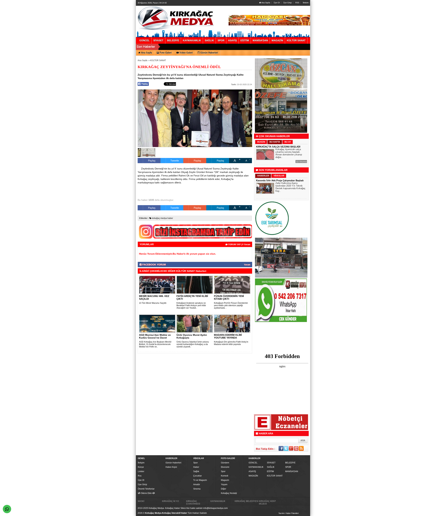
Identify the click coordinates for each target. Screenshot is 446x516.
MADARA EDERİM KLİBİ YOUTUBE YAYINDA (228, 336)
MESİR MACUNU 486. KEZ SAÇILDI (154, 297)
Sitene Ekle (146, 493)
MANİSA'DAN (291, 471)
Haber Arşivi (171, 467)
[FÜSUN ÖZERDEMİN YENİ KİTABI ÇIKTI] (233, 285)
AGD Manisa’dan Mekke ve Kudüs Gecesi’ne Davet (155, 336)
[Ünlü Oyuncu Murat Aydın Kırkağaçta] (195, 323)
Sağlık (196, 471)
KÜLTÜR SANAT (158, 60)
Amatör (196, 484)
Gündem (225, 462)
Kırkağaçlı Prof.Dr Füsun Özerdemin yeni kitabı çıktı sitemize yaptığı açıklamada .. (231, 305)
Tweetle (174, 160)
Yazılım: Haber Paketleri (288, 513)
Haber (196, 467)
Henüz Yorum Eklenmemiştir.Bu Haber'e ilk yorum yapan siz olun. (177, 253)
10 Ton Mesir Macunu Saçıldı (152, 303)
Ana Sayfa (265, 3)
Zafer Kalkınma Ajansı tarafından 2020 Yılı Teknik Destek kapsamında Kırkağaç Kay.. (290, 187)
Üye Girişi (287, 3)
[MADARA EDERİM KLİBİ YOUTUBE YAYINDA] (233, 323)
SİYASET (271, 462)
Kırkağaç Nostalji (229, 493)
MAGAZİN (253, 476)
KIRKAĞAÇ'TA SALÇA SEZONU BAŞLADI (278, 146)
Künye (141, 467)
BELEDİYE (290, 462)
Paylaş (151, 160)
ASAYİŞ (252, 471)
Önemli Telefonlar (146, 489)
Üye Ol (277, 3)
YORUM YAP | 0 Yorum (239, 244)
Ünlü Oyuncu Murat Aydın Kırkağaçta (191, 336)
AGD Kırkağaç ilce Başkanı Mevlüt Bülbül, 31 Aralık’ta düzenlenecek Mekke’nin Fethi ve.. (155, 344)
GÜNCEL (253, 462)
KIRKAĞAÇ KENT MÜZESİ (267, 502)
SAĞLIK (270, 467)
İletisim (306, 3)
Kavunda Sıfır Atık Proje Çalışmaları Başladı (280, 180)
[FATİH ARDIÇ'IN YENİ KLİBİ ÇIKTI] (195, 285)
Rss (139, 476)
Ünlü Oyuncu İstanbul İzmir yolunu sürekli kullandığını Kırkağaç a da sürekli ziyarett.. (192, 344)
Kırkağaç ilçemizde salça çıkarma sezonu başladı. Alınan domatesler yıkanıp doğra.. (288, 153)
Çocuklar (197, 476)
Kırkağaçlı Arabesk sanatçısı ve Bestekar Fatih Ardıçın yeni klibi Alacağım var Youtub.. (191, 305)
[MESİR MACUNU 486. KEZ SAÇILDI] (158, 285)
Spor (195, 462)
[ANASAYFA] (175, 18)
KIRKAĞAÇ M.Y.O (170, 501)
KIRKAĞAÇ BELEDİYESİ (246, 501)
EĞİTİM (270, 471)
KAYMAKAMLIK (256, 467)
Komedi (224, 476)
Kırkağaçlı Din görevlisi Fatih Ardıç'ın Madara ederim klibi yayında (231, 343)
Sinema (197, 489)
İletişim (141, 462)
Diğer (223, 489)
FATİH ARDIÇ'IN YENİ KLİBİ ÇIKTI (192, 297)
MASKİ (141, 501)
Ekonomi (225, 467)
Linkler (141, 471)
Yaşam (224, 484)
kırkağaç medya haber (162, 218)
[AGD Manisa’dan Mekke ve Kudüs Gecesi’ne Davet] (158, 323)
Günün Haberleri (173, 462)
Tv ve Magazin (200, 480)
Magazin (225, 480)
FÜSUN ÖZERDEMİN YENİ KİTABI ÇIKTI (229, 297)
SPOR (288, 467)
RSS (297, 3)
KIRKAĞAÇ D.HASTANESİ (193, 502)
